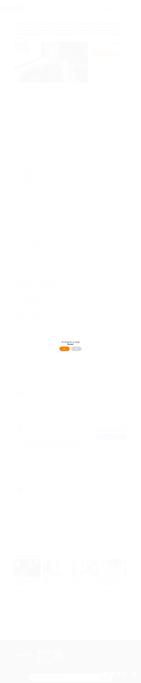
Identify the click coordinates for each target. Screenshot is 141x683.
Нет (76, 349)
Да (65, 349)
